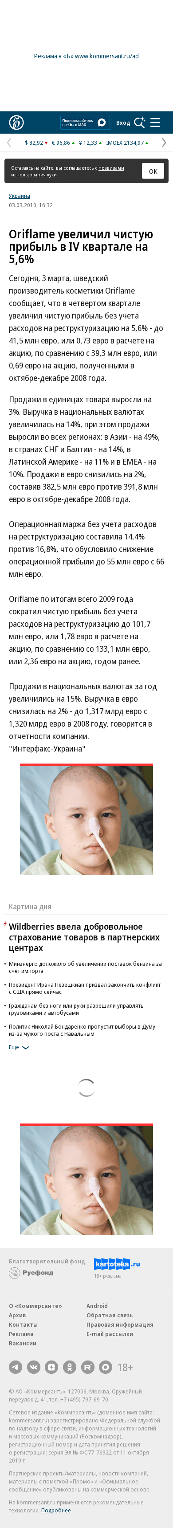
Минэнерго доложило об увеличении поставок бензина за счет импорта (85, 967)
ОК (153, 171)
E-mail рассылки (109, 1334)
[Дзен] (51, 1367)
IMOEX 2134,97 (125, 143)
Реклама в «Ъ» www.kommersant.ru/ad (86, 56)
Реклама (21, 1334)
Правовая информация (119, 1324)
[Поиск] (139, 122)
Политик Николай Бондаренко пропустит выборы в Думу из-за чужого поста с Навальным (82, 1030)
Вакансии (22, 1343)
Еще (14, 1047)
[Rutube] (87, 1367)
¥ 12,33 (88, 143)
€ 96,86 (61, 143)
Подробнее (56, 1510)
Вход (123, 122)
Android (97, 1306)
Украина (19, 196)
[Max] (105, 1367)
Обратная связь (109, 1315)
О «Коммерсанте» (35, 1306)
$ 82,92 (34, 143)
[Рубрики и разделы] (155, 122)
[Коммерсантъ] (16, 122)
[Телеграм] (15, 1367)
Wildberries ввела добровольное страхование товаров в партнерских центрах (84, 937)
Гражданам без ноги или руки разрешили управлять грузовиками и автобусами (76, 1009)
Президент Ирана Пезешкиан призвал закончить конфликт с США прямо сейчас (85, 988)
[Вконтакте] (33, 1367)
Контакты (23, 1324)
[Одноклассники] (69, 1367)
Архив (17, 1315)
